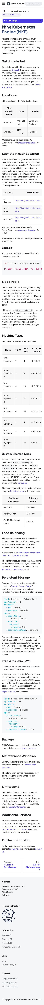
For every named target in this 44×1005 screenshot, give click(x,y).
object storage (8, 691)
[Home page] (4, 11)
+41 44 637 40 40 (9, 986)
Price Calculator (17, 491)
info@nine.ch (15, 849)
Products (6, 943)
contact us (22, 483)
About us (6, 939)
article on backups (28, 748)
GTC (4, 961)
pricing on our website (19, 829)
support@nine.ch (9, 982)
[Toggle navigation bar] (4, 3)
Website (5, 935)
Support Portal (8, 979)
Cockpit (15, 70)
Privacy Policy (8, 965)
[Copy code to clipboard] (38, 263)
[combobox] (33, 4)
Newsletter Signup (10, 947)
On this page (10, 20)
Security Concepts (17, 807)
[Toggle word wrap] (33, 263)
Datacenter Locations (27, 143)
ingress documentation (12, 569)
